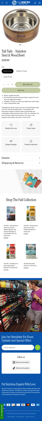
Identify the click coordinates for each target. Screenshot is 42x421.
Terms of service (29, 416)
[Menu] (2, 3)
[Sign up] (37, 347)
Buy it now (21, 90)
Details (5, 157)
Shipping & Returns (12, 162)
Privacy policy (20, 416)
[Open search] (6, 3)
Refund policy (11, 416)
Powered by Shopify (30, 413)
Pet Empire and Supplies (17, 413)
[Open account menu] (35, 3)
